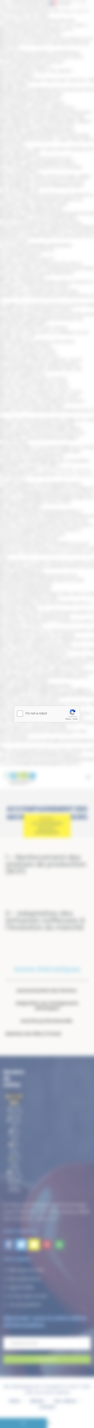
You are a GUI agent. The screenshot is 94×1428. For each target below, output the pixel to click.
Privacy (68, 719)
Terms (75, 719)
